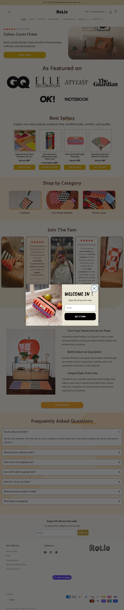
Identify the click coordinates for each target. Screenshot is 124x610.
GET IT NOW (80, 316)
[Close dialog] (94, 288)
